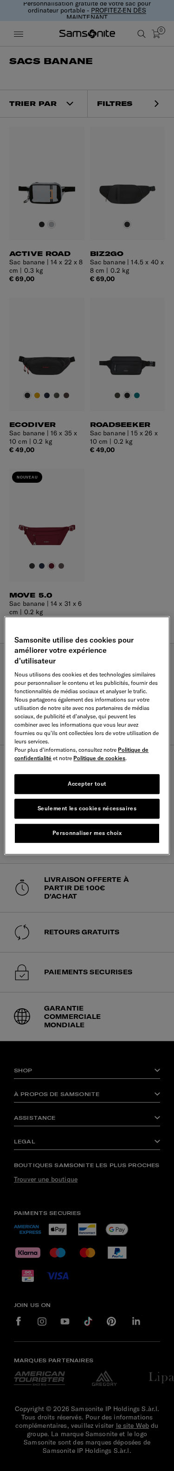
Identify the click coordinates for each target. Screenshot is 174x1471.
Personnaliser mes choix (87, 832)
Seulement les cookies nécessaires (87, 808)
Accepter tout (87, 783)
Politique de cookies (99, 758)
